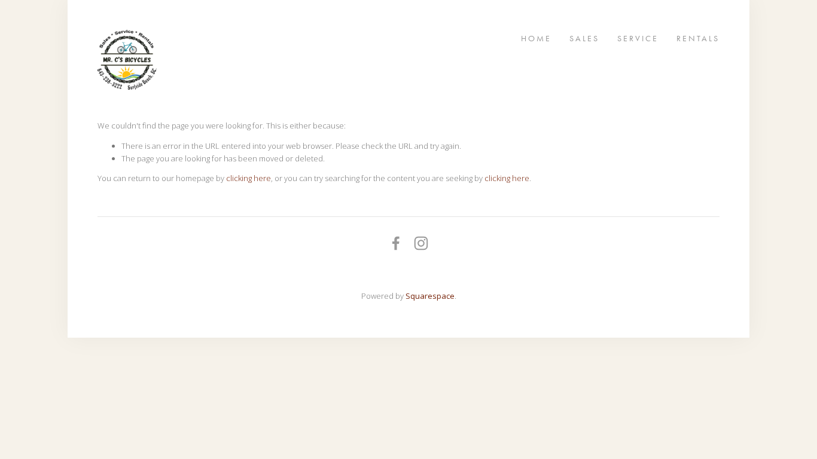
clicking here (248, 178)
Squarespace (430, 295)
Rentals (698, 38)
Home (536, 38)
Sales (584, 38)
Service (638, 38)
